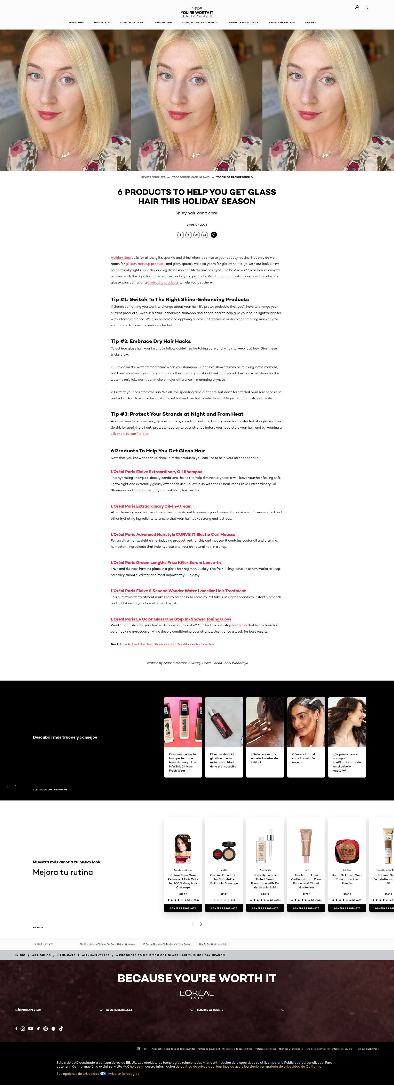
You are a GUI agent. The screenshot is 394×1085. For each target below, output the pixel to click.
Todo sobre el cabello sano (191, 177)
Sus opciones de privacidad (78, 1074)
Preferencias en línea (265, 1048)
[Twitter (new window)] (38, 1028)
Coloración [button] (163, 22)
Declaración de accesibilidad (237, 1048)
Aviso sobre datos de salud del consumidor (173, 1048)
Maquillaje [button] (102, 22)
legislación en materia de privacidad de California (282, 1066)
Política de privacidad (209, 1048)
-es (144, 1048)
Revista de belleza (153, 177)
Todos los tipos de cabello (234, 177)
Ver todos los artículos (50, 790)
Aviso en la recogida (124, 1074)
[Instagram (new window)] (23, 1028)
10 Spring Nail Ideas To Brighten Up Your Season (167, 944)
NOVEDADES (76, 22)
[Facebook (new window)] (16, 1028)
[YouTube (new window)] (30, 1028)
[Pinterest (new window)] (45, 1028)
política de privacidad (197, 1066)
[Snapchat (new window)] (53, 1028)
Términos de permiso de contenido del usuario (329, 1048)
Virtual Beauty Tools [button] (244, 22)
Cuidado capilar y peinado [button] (200, 22)
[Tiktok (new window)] (61, 1028)
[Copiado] (196, 235)
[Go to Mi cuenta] (357, 7)
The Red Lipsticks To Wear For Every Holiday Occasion (107, 944)
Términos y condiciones (291, 1048)
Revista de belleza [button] (282, 22)
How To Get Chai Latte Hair (213, 944)
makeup (38, 927)
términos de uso (228, 1066)
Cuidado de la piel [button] (132, 22)
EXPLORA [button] (311, 22)
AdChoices (131, 1066)
